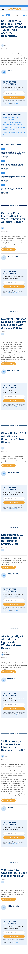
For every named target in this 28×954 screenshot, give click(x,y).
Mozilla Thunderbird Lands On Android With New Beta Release (13, 177)
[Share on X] (21, 15)
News (8, 15)
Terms (8, 103)
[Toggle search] (25, 9)
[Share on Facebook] (19, 15)
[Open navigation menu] (3, 9)
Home (2, 15)
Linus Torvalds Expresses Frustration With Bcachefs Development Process (12, 165)
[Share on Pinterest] (24, 15)
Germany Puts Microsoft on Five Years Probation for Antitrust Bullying (13, 153)
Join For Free (14, 97)
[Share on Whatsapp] (26, 15)
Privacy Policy (15, 103)
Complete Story (7, 249)
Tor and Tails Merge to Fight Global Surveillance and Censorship (12, 189)
